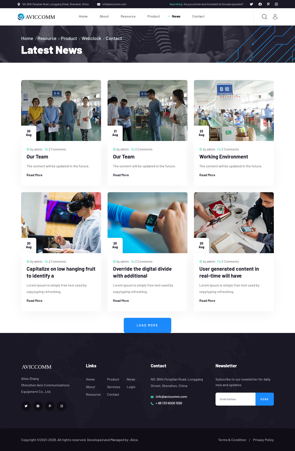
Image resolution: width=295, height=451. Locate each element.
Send (264, 399)
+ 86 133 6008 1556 (169, 403)
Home (83, 16)
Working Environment (223, 156)
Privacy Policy (263, 440)
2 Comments (57, 149)
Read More (35, 175)
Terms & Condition (232, 440)
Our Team (37, 156)
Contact (198, 16)
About (104, 16)
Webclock (91, 38)
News (176, 16)
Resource (128, 16)
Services (113, 387)
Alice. (134, 440)
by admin (36, 149)
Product (154, 16)
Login (131, 387)
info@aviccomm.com (114, 4)
